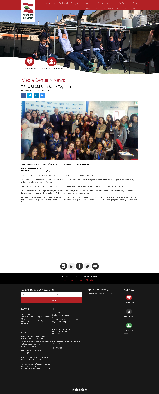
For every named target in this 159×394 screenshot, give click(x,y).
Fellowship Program (69, 3)
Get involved (103, 3)
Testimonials (108, 8)
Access (89, 8)
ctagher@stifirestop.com (61, 322)
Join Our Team (76, 280)
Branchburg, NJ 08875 (72, 319)
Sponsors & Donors (89, 277)
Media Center (122, 3)
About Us (50, 3)
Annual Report (122, 8)
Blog (135, 3)
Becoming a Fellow (69, 277)
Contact (134, 8)
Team (97, 8)
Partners (88, 3)
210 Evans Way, (57, 319)
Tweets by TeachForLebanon (100, 294)
